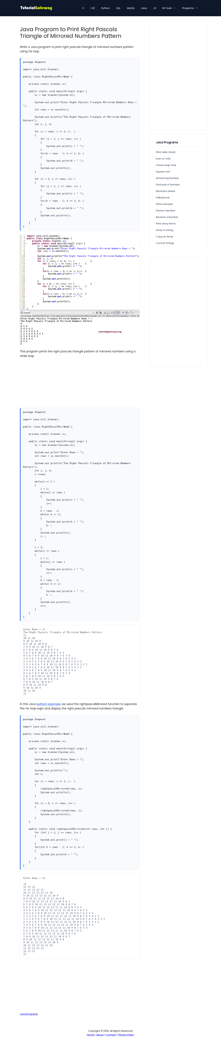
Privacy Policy (126, 1034)
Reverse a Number (167, 217)
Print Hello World (165, 152)
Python (105, 8)
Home (90, 1034)
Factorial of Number (168, 184)
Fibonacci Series (165, 191)
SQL (118, 8)
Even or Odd (163, 158)
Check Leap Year (166, 165)
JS (154, 8)
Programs (188, 8)
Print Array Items (166, 223)
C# (93, 8)
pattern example (48, 704)
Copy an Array (164, 236)
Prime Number (164, 204)
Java (144, 8)
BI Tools (167, 8)
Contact (111, 1034)
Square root (163, 171)
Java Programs (29, 1014)
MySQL (131, 8)
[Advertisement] (80, 385)
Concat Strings (165, 243)
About (100, 1034)
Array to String (164, 230)
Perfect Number (165, 210)
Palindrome (163, 197)
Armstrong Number (167, 178)
